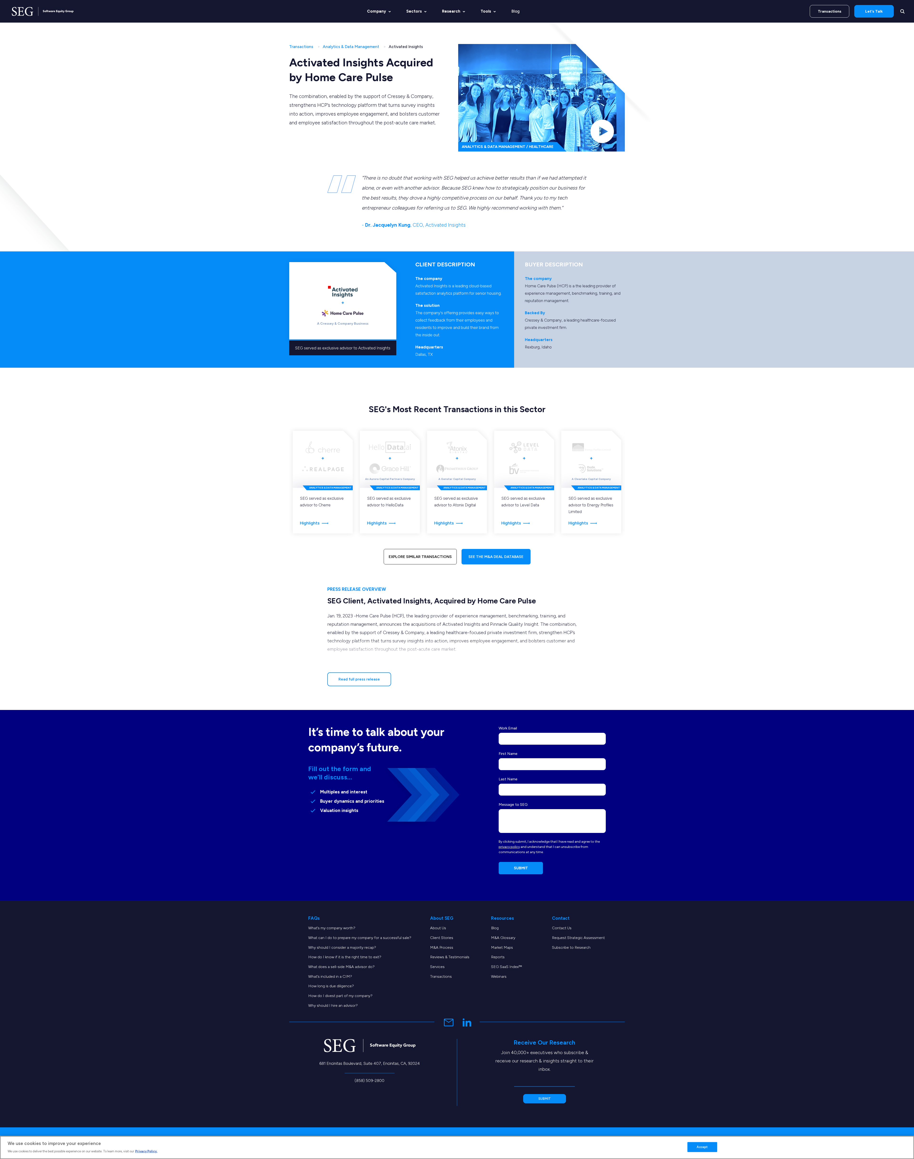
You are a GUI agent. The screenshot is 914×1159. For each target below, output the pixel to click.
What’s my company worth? (331, 928)
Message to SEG (513, 804)
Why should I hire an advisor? (333, 1005)
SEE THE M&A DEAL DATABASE (495, 556)
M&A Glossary (503, 937)
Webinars (499, 976)
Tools (486, 11)
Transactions (829, 11)
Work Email (508, 728)
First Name (508, 753)
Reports (498, 957)
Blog (515, 11)
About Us (438, 928)
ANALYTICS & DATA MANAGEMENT (493, 146)
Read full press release (359, 679)
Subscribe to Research (571, 947)
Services (437, 966)
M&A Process (441, 947)
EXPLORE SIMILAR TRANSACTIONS (420, 556)
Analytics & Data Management (351, 46)
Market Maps (502, 947)
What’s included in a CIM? (330, 976)
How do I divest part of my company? (340, 995)
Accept (702, 1147)
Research (451, 11)
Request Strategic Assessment (578, 937)
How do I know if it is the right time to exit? (344, 957)
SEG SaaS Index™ (506, 966)
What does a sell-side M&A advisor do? (341, 966)
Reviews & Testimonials (449, 957)
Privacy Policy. (146, 1151)
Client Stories (441, 937)
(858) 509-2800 (369, 1080)
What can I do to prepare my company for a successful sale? (359, 937)
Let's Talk (874, 11)
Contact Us (561, 928)
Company (376, 11)
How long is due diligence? (331, 986)
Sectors (414, 11)
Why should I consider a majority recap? (342, 947)
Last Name (508, 779)
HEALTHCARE (541, 146)
